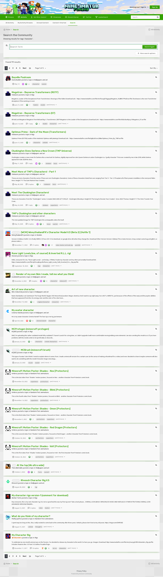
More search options (147, 53)
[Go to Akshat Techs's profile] (8, 496)
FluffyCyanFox (17, 519)
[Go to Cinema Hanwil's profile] (8, 311)
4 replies (34, 281)
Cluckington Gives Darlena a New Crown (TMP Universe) (42, 151)
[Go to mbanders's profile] (8, 536)
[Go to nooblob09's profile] (8, 275)
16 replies (35, 548)
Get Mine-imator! (39, 17)
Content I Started (59, 23)
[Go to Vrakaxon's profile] (8, 93)
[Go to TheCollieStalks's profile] (8, 466)
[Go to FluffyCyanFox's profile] (8, 517)
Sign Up (155, 7)
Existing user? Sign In (138, 7)
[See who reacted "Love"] (23, 84)
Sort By (153, 68)
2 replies (31, 184)
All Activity (10, 23)
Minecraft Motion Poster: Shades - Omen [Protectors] (41, 408)
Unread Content (43, 23)
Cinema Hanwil (17, 313)
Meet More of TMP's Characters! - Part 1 (34, 171)
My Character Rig (21, 535)
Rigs (32, 95)
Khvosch (15, 483)
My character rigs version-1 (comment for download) (40, 495)
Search (72, 23)
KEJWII (14, 331)
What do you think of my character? (31, 516)
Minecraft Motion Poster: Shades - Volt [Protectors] (40, 446)
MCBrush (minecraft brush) (35, 350)
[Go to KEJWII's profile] (8, 330)
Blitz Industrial (17, 292)
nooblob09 (15, 277)
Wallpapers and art (41, 80)
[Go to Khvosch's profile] (8, 481)
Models (39, 235)
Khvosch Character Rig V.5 (35, 480)
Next (24, 68)
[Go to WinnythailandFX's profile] (8, 233)
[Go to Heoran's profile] (8, 254)
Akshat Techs (16, 498)
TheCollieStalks (17, 468)
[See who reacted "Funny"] (42, 548)
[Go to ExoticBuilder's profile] (8, 78)
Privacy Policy (81, 571)
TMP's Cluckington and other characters (34, 213)
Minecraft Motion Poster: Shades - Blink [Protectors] (40, 389)
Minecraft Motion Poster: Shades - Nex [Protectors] (40, 371)
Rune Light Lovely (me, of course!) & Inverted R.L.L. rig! (41, 253)
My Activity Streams (25, 23)
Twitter (88, 17)
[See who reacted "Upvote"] (26, 84)
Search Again (150, 47)
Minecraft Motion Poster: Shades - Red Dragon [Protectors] (44, 427)
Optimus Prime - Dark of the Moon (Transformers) (39, 132)
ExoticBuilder (16, 80)
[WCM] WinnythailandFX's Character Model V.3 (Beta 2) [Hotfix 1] (55, 232)
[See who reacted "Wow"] (42, 245)
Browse (11, 17)
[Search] (158, 17)
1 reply (30, 124)
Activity (23, 17)
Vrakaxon (15, 95)
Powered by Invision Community (81, 574)
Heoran (14, 256)
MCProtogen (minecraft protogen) (30, 329)
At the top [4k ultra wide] (30, 465)
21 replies (35, 245)
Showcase (57, 17)
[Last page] (30, 68)
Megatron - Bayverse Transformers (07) (33, 113)
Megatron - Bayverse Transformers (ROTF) (35, 92)
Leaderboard (103, 17)
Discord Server (73, 17)
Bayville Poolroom (21, 77)
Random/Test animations (39, 373)
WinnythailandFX (18, 235)
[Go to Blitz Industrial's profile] (8, 290)
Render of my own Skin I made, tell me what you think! (45, 274)
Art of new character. (23, 289)
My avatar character (23, 310)
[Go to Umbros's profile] (8, 372)
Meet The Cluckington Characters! (30, 192)
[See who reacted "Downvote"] (27, 321)
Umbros (14, 373)
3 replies (33, 508)
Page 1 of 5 (39, 68)
